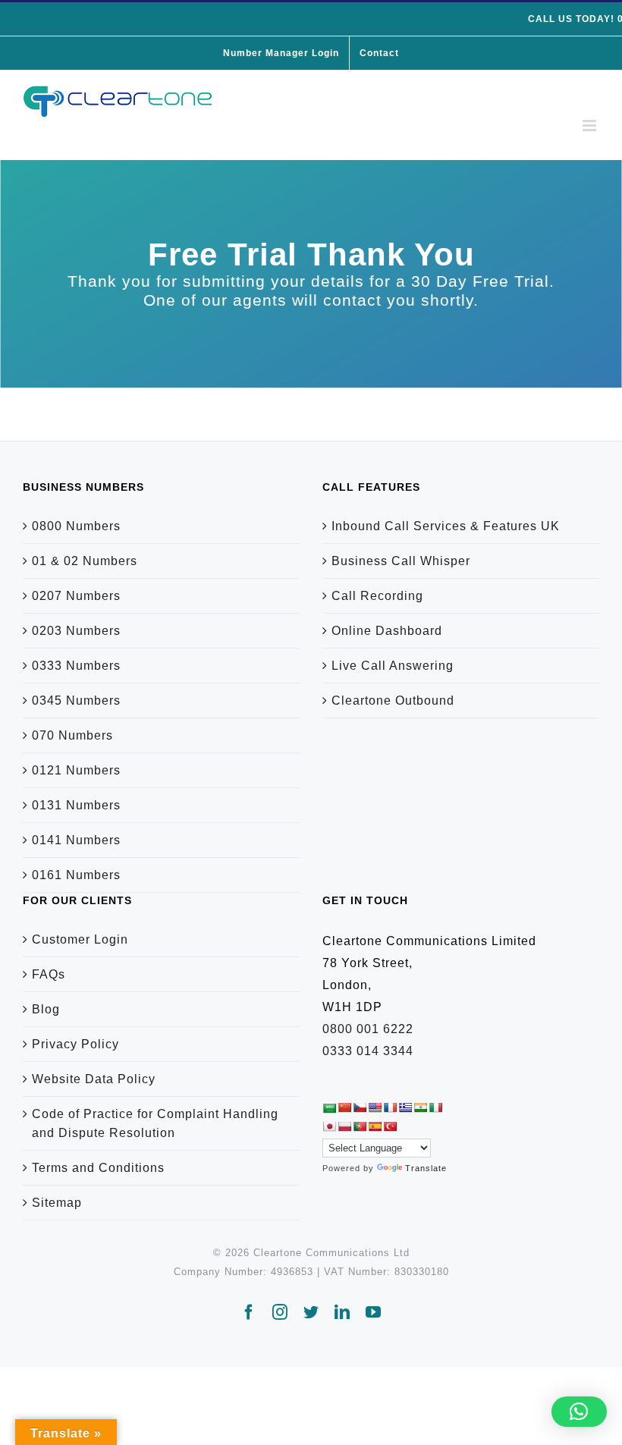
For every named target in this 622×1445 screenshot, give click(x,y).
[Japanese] (329, 1126)
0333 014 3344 (367, 1050)
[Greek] (405, 1107)
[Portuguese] (359, 1126)
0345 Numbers (76, 700)
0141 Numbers (76, 840)
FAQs (48, 974)
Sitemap (57, 1202)
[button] (579, 1411)
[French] (390, 1107)
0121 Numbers (76, 770)
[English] (375, 1107)
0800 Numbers (76, 526)
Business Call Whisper (400, 560)
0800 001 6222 (367, 1028)
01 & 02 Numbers (84, 560)
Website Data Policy (94, 1079)
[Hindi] (420, 1107)
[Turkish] (390, 1126)
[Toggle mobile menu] (591, 126)
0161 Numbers (76, 875)
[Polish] (344, 1126)
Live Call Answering (392, 665)
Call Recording (377, 595)
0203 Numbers (76, 630)
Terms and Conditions (98, 1167)
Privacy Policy (75, 1044)
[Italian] (435, 1107)
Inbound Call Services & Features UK (445, 526)
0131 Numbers (76, 805)
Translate (426, 1168)
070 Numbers (72, 735)
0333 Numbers (76, 665)
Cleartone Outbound (392, 700)
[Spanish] (375, 1126)
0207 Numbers (76, 595)
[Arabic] (329, 1108)
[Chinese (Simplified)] (344, 1107)
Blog (46, 1009)
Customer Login (80, 939)
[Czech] (359, 1107)
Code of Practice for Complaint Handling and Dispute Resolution (155, 1123)
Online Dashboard (386, 630)
